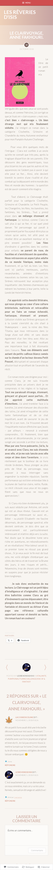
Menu (28, 3)
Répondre (10, 765)
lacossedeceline (24, 717)
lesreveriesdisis (25, 676)
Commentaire (37, 850)
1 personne (18, 797)
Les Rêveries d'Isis (20, 14)
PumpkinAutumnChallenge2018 (24, 679)
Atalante (41, 676)
